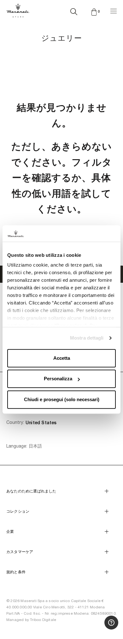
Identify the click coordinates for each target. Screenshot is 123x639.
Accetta (61, 358)
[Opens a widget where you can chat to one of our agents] (102, 580)
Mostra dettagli (87, 338)
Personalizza (58, 379)
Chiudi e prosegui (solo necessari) (61, 399)
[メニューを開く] (113, 10)
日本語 (35, 446)
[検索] (74, 10)
